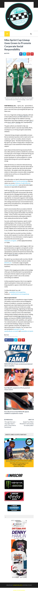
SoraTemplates (17, 585)
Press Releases (14, 336)
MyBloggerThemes (19, 590)
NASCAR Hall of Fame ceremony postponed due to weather (18, 364)
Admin (6, 336)
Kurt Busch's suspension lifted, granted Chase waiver (17, 388)
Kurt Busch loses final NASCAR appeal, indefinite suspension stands (16, 412)
